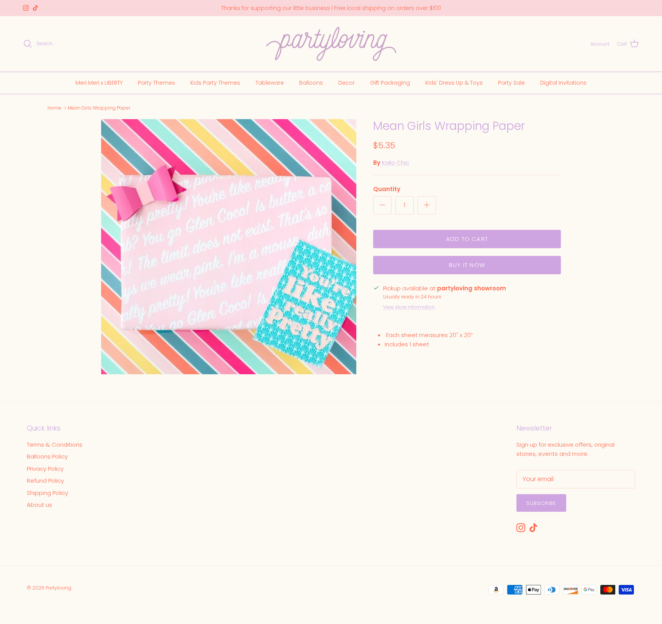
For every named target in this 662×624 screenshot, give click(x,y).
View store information (409, 307)
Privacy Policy (45, 469)
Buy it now (467, 265)
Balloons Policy (47, 456)
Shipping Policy (47, 493)
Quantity (386, 189)
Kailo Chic (395, 163)
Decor (346, 82)
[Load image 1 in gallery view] (228, 246)
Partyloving (58, 588)
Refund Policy (45, 481)
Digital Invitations (563, 82)
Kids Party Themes (215, 82)
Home (54, 108)
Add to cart (467, 239)
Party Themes (156, 82)
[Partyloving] (331, 44)
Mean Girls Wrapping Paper (99, 108)
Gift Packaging (390, 82)
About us (39, 505)
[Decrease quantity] (382, 205)
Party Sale (511, 82)
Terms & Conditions (54, 445)
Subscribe (541, 503)
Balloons (311, 82)
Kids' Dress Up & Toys (454, 82)
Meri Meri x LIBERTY (99, 82)
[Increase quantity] (427, 205)
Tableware (270, 82)
